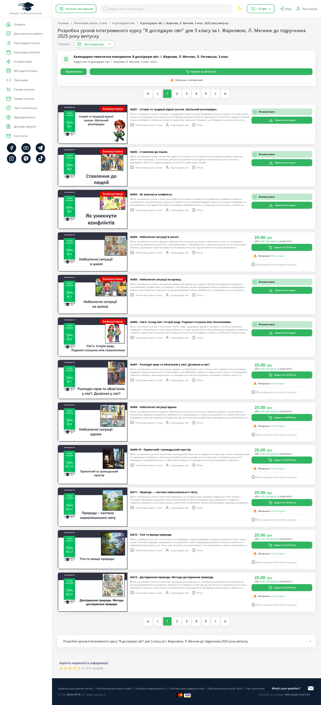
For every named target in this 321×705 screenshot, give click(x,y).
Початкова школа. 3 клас (90, 23)
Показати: (64, 44)
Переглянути (73, 71)
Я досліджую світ (123, 23)
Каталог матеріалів (79, 9)
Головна (63, 23)
